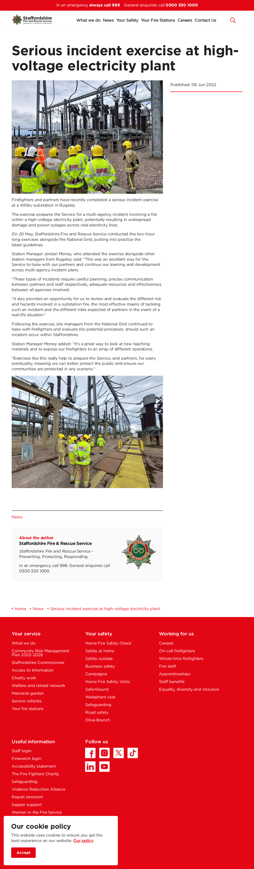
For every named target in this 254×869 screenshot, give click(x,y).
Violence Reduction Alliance (38, 789)
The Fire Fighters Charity (35, 774)
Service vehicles (27, 701)
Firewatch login (26, 759)
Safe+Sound (97, 689)
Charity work (24, 678)
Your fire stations (27, 709)
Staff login (21, 751)
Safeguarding (98, 705)
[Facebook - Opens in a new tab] (90, 753)
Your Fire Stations (158, 20)
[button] (233, 20)
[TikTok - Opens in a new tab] (133, 753)
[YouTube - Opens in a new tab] (104, 766)
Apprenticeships (174, 674)
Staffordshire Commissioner (38, 663)
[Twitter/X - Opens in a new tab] (118, 753)
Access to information (33, 670)
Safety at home (99, 651)
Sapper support (27, 805)
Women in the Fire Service (37, 812)
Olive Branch (97, 720)
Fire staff (167, 666)
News (108, 20)
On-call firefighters (177, 651)
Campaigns (96, 674)
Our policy (83, 841)
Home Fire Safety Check (108, 643)
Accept (23, 852)
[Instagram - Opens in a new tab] (104, 753)
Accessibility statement (34, 766)
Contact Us (205, 20)
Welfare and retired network (38, 686)
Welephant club (100, 697)
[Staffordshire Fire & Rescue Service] (32, 19)
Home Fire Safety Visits (107, 682)
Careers (185, 20)
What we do (88, 20)
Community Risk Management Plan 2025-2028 (40, 653)
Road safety (96, 712)
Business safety (100, 666)
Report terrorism (27, 797)
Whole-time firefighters (181, 659)
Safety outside (99, 659)
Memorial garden (28, 693)
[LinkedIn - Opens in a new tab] (90, 766)
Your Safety (127, 20)
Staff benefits (172, 682)
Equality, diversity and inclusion (189, 689)
